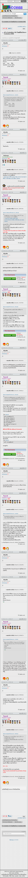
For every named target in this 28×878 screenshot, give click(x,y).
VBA (10, 876)
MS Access (5, 876)
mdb (20, 876)
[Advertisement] (15, 803)
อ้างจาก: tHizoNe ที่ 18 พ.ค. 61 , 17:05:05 (10, 639)
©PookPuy (23, 874)
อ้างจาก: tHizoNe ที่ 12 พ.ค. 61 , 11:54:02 (10, 513)
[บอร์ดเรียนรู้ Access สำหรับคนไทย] (4, 165)
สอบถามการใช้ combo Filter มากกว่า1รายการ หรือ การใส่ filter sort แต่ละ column (14, 220)
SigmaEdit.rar (19, 334)
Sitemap (11, 839)
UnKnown (6, 155)
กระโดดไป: (24, 831)
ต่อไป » (24, 26)
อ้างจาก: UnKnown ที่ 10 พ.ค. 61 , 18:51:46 (11, 212)
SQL (13, 876)
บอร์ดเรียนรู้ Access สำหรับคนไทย (10, 874)
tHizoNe (5, 43)
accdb (16, 876)
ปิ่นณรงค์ (5, 77)
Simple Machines (19, 871)
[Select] (7, 414)
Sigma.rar (23, 277)
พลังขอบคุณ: (5, 46)
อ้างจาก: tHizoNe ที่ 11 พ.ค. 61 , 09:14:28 (10, 306)
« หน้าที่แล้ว (20, 26)
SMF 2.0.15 (7, 871)
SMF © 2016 (12, 871)
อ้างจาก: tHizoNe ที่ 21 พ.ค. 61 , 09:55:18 (10, 733)
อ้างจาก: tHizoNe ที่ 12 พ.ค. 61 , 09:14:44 (10, 394)
